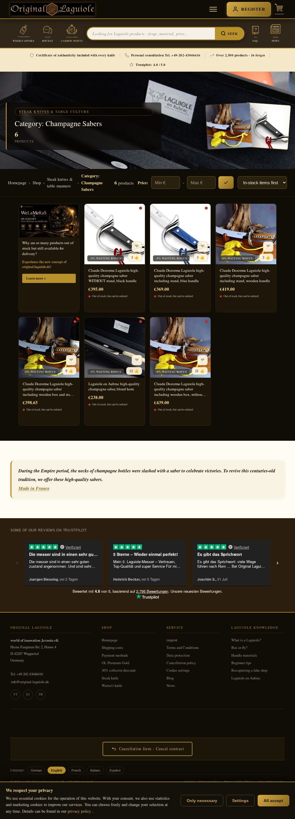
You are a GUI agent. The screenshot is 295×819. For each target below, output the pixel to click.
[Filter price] (226, 182)
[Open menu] (213, 9)
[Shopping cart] (279, 9)
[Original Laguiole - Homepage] (52, 9)
